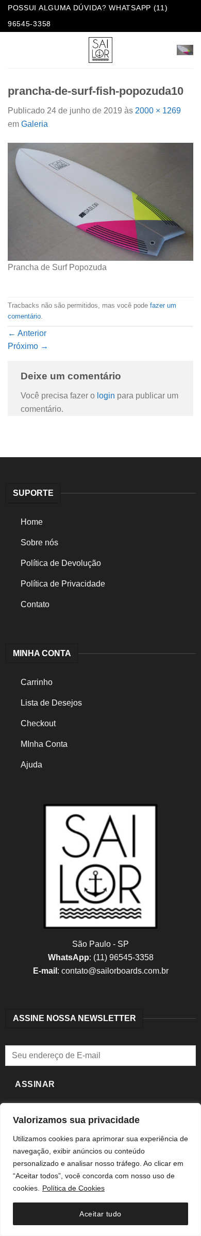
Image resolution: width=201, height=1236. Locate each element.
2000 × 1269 (158, 110)
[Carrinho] (185, 49)
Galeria (34, 124)
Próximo (28, 346)
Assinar (35, 1084)
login (106, 395)
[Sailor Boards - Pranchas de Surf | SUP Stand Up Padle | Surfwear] (100, 50)
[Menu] (14, 49)
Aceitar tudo (100, 1214)
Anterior (27, 333)
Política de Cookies (73, 1188)
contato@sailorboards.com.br (115, 970)
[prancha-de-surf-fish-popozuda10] (100, 201)
